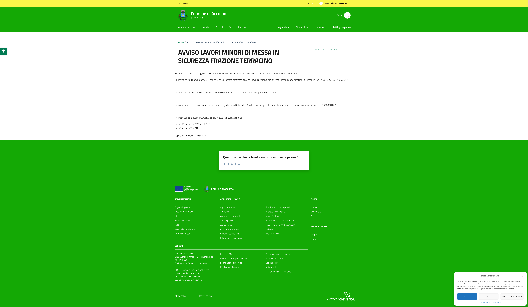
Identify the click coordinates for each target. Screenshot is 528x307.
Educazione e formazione (231, 238)
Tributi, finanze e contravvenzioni (280, 224)
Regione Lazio (182, 3)
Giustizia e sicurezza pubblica (279, 207)
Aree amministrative (184, 211)
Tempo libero (302, 27)
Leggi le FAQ (226, 254)
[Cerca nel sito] (347, 15)
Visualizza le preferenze (512, 296)
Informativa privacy (274, 258)
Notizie (314, 207)
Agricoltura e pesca (229, 207)
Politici (178, 224)
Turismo (269, 229)
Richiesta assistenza (229, 267)
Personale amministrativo (186, 229)
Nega (488, 296)
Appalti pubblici (227, 220)
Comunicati (316, 211)
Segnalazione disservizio (231, 262)
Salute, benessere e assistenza (280, 220)
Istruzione (321, 27)
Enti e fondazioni (182, 220)
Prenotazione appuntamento (233, 258)
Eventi (314, 238)
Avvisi (313, 216)
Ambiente (224, 211)
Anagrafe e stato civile (230, 216)
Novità (206, 27)
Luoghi (314, 234)
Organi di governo (183, 207)
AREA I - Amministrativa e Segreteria (192, 270)
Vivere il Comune (238, 27)
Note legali (271, 267)
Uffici (177, 216)
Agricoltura (284, 27)
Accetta (467, 296)
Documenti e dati (182, 233)
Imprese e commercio (275, 211)
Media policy (180, 296)
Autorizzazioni (226, 224)
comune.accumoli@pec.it (191, 276)
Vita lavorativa (272, 233)
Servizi (219, 27)
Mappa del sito (205, 296)
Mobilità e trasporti (274, 216)
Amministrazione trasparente (279, 254)
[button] (3, 51)
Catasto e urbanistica (230, 229)
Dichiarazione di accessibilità (278, 271)
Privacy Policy (496, 302)
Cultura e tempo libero (230, 233)
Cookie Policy (485, 302)
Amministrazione (187, 27)
